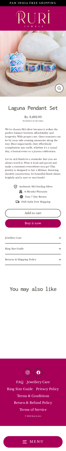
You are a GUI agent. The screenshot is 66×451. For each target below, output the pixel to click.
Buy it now (33, 223)
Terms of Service (33, 410)
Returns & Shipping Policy (20, 259)
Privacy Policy (47, 389)
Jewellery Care (13, 238)
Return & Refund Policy (33, 403)
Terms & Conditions (33, 396)
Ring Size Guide (14, 248)
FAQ (19, 382)
